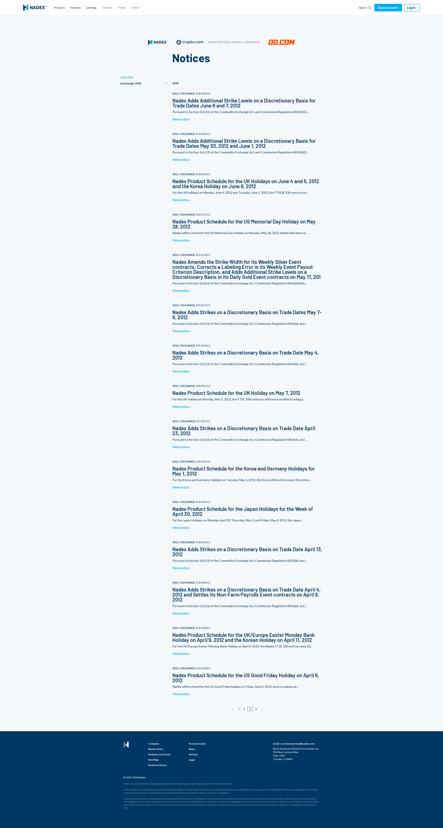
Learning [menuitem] (91, 7)
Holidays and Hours (159, 754)
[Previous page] (233, 708)
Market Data (155, 749)
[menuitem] (35, 8)
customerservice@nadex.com (297, 743)
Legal (192, 759)
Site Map (153, 759)
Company (153, 743)
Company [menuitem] (107, 7)
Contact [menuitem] (135, 7)
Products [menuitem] (59, 7)
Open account (387, 8)
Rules (192, 749)
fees (245, 798)
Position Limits (197, 743)
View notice (180, 119)
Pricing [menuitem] (121, 7)
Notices (193, 754)
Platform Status (157, 765)
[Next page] (261, 708)
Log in (411, 8)
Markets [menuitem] (75, 7)
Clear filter (127, 77)
